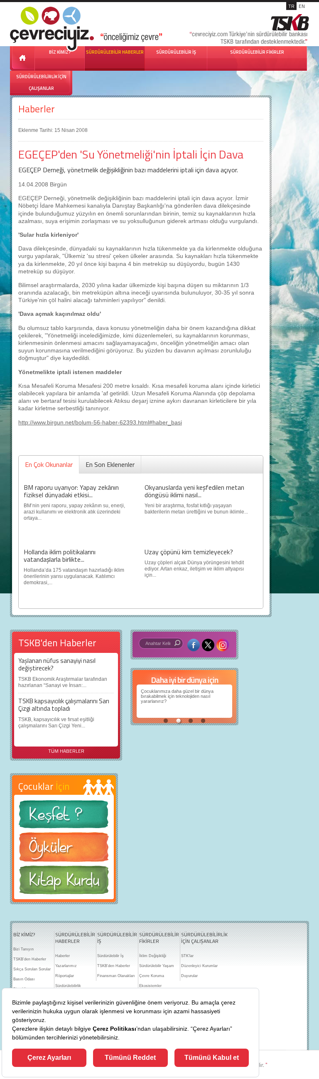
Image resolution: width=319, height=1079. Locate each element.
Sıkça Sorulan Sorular (32, 969)
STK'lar (187, 956)
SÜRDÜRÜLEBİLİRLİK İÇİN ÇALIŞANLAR (41, 82)
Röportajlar (64, 976)
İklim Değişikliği (152, 956)
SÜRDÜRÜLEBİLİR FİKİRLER (257, 52)
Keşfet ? (64, 816)
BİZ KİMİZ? (24, 934)
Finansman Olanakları (116, 976)
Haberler (36, 109)
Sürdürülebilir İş (110, 956)
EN (302, 6)
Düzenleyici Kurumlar (199, 966)
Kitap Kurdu (64, 882)
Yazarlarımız (66, 966)
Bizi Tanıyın (23, 949)
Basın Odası (24, 979)
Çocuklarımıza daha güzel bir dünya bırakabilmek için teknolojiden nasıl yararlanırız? (177, 696)
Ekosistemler (150, 986)
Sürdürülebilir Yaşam (156, 966)
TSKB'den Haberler (29, 959)
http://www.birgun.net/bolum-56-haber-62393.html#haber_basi (100, 422)
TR (291, 6)
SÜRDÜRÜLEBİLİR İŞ (176, 52)
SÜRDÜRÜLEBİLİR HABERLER (115, 52)
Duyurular (189, 976)
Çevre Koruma (151, 976)
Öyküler (64, 850)
